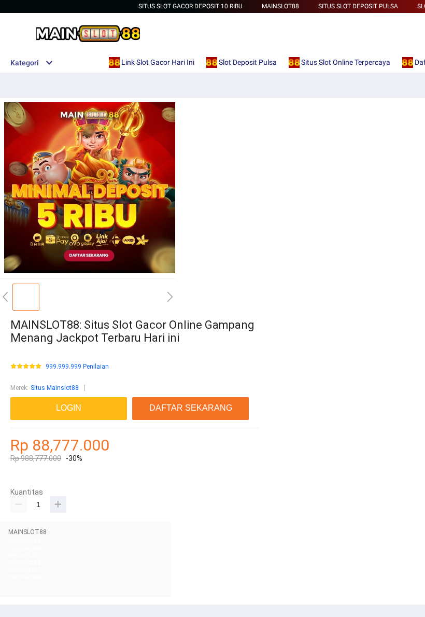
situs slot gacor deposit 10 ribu (190, 6)
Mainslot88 (280, 6)
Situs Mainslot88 (55, 387)
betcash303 (24, 555)
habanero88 (25, 548)
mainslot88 (24, 541)
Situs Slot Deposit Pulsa (358, 6)
